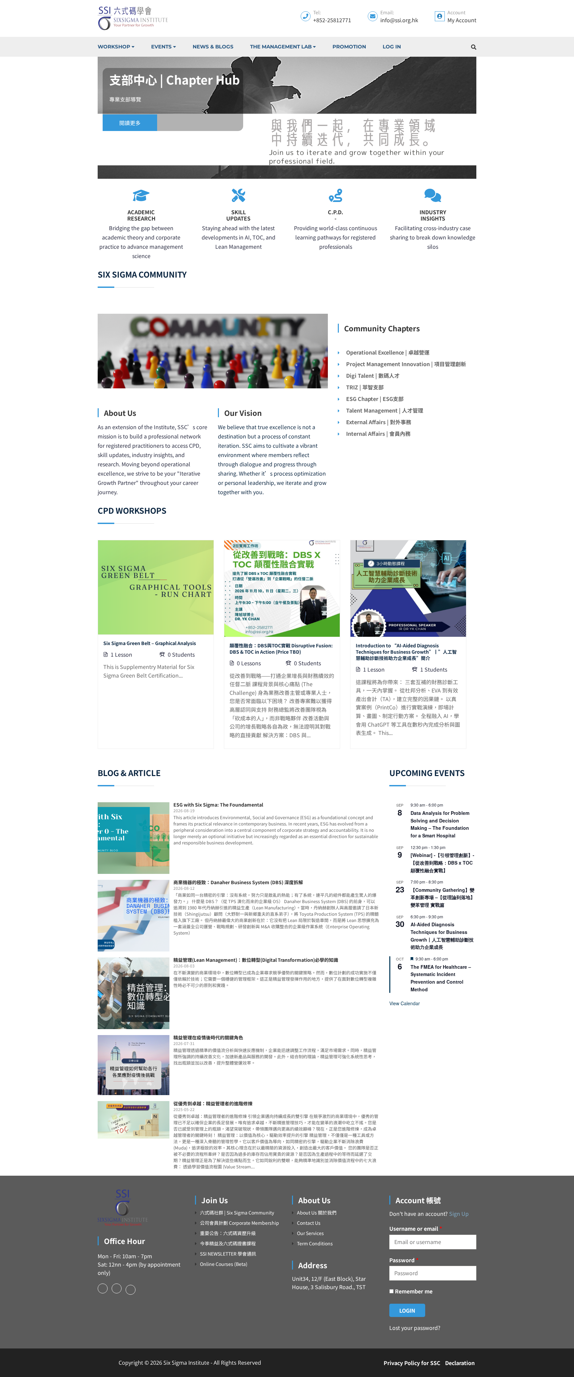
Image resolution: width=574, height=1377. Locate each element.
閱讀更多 (130, 123)
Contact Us (309, 1223)
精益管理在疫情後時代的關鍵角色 (208, 1037)
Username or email (415, 1228)
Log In (392, 46)
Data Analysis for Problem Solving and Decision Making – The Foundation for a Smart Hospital (440, 824)
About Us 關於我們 (316, 1213)
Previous (91, 117)
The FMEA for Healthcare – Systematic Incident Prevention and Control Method (441, 978)
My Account (461, 20)
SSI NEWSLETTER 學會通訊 (228, 1254)
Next (483, 117)
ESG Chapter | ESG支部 (375, 399)
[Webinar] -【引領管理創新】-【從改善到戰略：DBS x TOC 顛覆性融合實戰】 (442, 862)
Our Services (310, 1233)
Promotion (349, 46)
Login (407, 1310)
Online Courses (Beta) (223, 1264)
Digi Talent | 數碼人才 (373, 375)
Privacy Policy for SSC (412, 1363)
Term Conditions (315, 1243)
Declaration (460, 1363)
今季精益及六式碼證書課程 (228, 1243)
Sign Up (459, 1213)
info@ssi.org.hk (399, 20)
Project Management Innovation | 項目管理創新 (406, 364)
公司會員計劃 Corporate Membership (239, 1223)
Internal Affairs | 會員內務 (378, 433)
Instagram (117, 1288)
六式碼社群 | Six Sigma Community (237, 1213)
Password (404, 1260)
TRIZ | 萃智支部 (365, 387)
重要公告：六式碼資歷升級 (228, 1233)
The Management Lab (281, 46)
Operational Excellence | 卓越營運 (388, 352)
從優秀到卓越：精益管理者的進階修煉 (212, 1103)
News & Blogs (213, 46)
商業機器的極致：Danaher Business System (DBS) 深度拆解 (238, 882)
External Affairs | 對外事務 (378, 422)
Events (161, 46)
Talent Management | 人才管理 (384, 410)
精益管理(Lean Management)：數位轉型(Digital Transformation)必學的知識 (255, 959)
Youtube (131, 1290)
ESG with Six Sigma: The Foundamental (218, 804)
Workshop (114, 46)
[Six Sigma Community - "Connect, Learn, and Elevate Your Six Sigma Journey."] (133, 18)
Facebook (103, 1288)
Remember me (413, 1291)
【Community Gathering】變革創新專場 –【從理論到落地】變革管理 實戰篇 (443, 897)
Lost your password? (414, 1328)
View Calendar (404, 1003)
